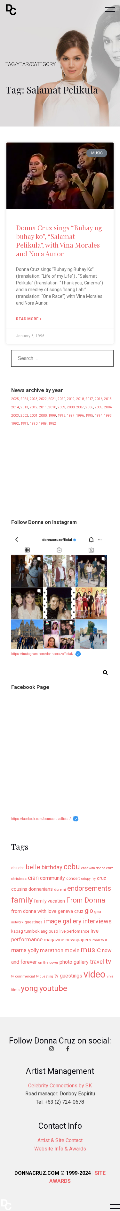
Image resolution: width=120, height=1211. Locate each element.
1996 (80, 415)
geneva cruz (71, 911)
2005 (98, 407)
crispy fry (88, 879)
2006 (89, 407)
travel (97, 962)
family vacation (49, 901)
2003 (15, 415)
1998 (61, 415)
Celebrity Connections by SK (60, 1086)
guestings (34, 922)
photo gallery (74, 962)
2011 (43, 407)
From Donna (85, 900)
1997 (71, 415)
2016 (98, 399)
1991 (24, 423)
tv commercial (23, 976)
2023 (33, 399)
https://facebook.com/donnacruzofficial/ (41, 819)
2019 (71, 399)
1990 (33, 423)
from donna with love (34, 911)
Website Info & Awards (60, 1149)
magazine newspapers (67, 940)
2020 (61, 399)
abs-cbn (18, 868)
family (22, 900)
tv (108, 961)
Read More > (29, 319)
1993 (108, 415)
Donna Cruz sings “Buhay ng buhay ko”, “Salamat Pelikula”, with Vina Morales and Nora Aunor (59, 240)
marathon (51, 950)
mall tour (99, 940)
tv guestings (68, 976)
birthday (52, 867)
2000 (43, 415)
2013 (24, 407)
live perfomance (74, 931)
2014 (15, 407)
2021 (52, 399)
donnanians (40, 889)
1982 (52, 423)
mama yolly (25, 950)
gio (89, 910)
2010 (52, 407)
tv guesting (44, 976)
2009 (61, 407)
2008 (71, 407)
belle (33, 867)
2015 (108, 399)
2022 (43, 399)
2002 (24, 415)
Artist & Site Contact (60, 1140)
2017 (89, 399)
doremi (60, 889)
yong (29, 988)
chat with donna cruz (97, 868)
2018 (80, 399)
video (94, 974)
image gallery (63, 921)
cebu (72, 867)
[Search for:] (62, 360)
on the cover (48, 962)
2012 (33, 407)
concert (73, 878)
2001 (33, 415)
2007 (80, 407)
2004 (108, 407)
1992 (15, 423)
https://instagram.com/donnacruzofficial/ (42, 654)
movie (72, 950)
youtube (53, 988)
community (52, 878)
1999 (52, 415)
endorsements (89, 888)
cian (33, 877)
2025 (15, 399)
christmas (19, 879)
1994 (98, 415)
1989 (43, 423)
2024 (24, 399)
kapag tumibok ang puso (34, 931)
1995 (89, 415)
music (91, 949)
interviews (97, 921)
